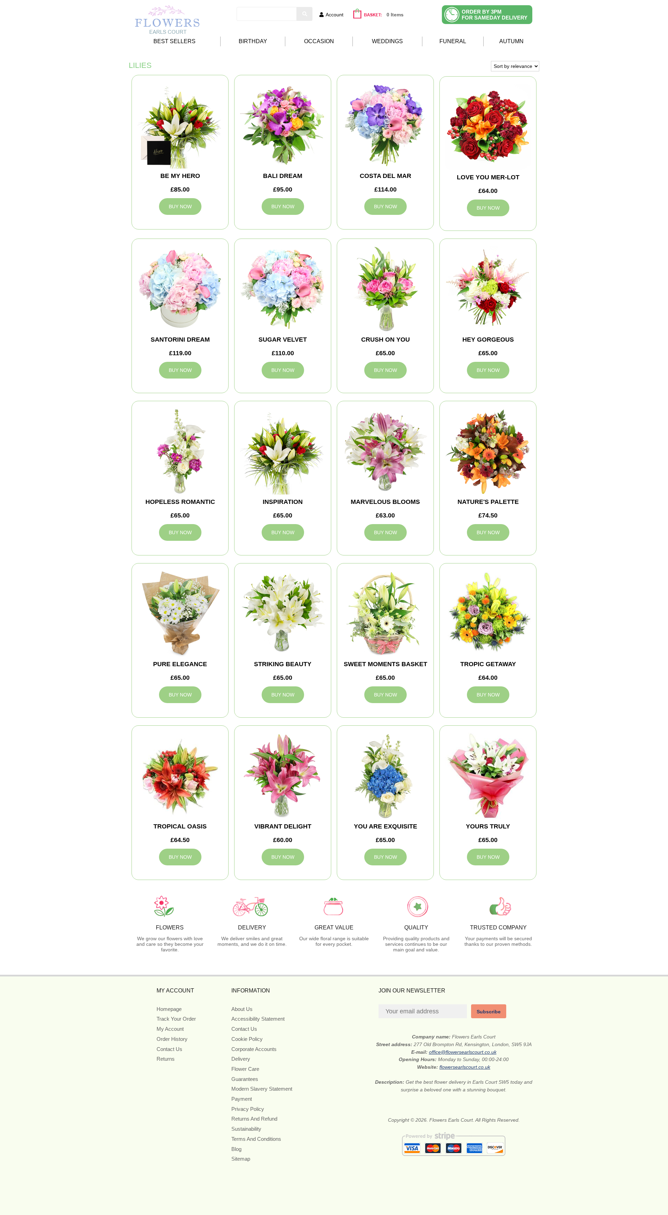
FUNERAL (452, 41)
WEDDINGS (387, 41)
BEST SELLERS (174, 41)
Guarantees (244, 1079)
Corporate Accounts (254, 1049)
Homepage (169, 1009)
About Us (242, 1009)
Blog (236, 1149)
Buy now (180, 206)
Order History (172, 1039)
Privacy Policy (247, 1109)
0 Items (395, 14)
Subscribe (489, 1011)
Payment (241, 1099)
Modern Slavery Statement (261, 1089)
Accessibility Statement (258, 1019)
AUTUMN (511, 41)
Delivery (240, 1059)
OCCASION (319, 41)
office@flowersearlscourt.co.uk (462, 1052)
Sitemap (240, 1159)
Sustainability (246, 1129)
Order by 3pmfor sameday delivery (494, 15)
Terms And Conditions (256, 1139)
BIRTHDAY (253, 41)
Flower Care (245, 1069)
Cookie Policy (247, 1039)
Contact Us (169, 1049)
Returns (166, 1059)
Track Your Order (176, 1019)
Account (334, 14)
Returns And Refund (254, 1119)
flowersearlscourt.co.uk (464, 1067)
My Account (170, 1029)
